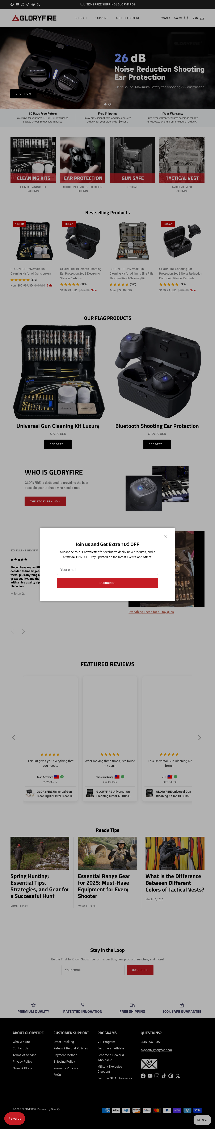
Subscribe (107, 582)
